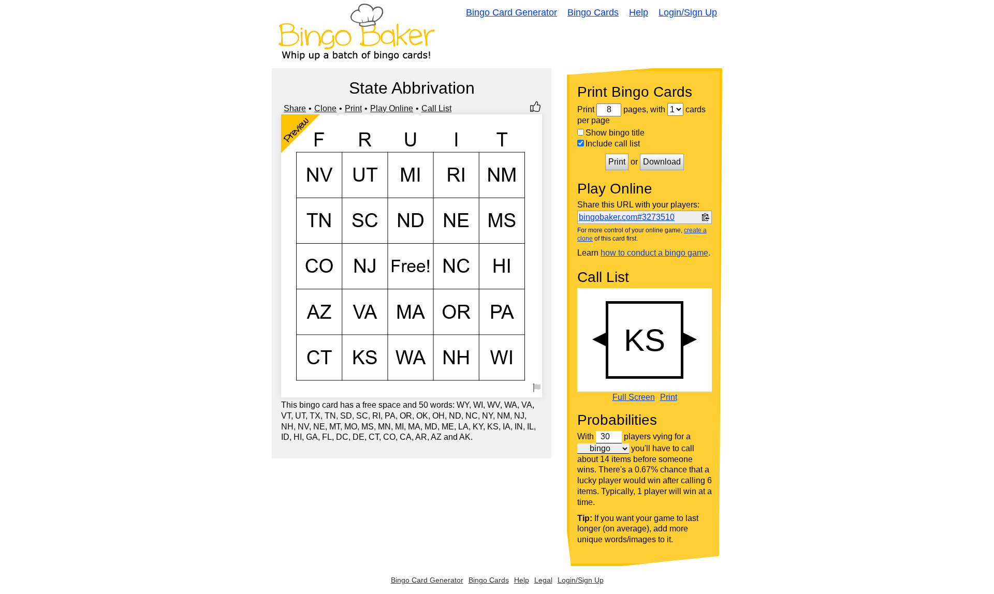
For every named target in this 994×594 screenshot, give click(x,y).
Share (295, 108)
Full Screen (633, 397)
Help (638, 12)
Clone (325, 108)
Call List (436, 108)
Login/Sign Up (688, 12)
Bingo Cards (593, 12)
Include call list (613, 143)
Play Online (391, 108)
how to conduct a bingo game (654, 252)
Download (662, 161)
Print (353, 108)
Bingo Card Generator (511, 12)
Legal (543, 580)
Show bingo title (615, 132)
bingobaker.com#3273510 (627, 217)
